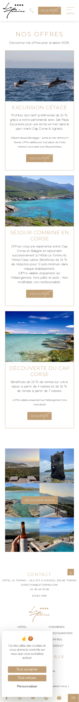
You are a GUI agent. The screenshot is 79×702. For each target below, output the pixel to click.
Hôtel (22, 626)
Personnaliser (27, 686)
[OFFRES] (59, 698)
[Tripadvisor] (33, 698)
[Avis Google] (46, 698)
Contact (57, 645)
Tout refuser (27, 678)
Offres (56, 639)
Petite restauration (56, 633)
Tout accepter (27, 669)
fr (73, 698)
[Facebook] (6, 698)
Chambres (57, 626)
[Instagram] (19, 698)
